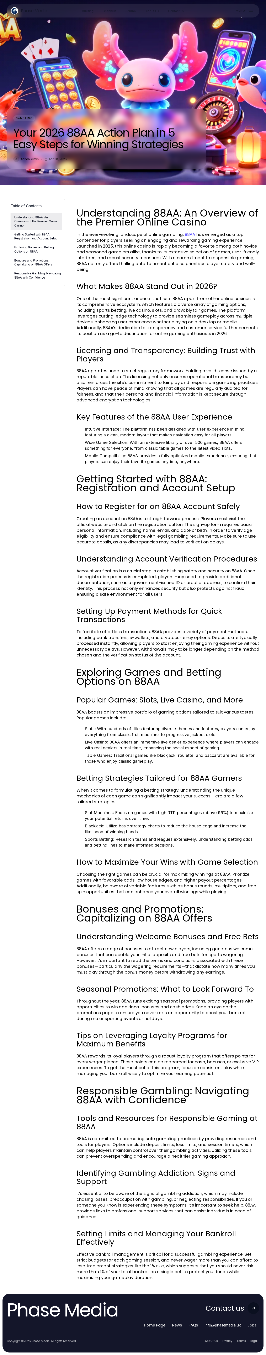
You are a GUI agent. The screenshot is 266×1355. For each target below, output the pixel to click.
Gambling (24, 118)
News (177, 1325)
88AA (190, 234)
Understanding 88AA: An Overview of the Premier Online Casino (36, 221)
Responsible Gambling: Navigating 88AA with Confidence (37, 275)
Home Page (154, 1325)
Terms (241, 1341)
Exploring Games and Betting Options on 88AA (34, 249)
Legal (253, 1341)
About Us (211, 1341)
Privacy (227, 1341)
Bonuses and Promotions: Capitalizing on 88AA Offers (33, 262)
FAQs (193, 1325)
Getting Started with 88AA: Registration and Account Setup (36, 236)
